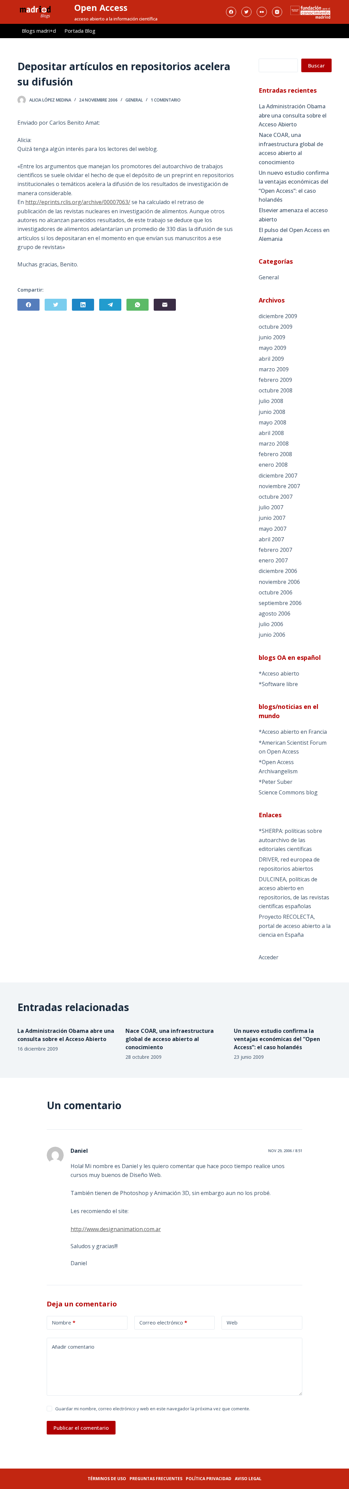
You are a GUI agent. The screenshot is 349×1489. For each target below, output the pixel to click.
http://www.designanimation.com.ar (116, 1229)
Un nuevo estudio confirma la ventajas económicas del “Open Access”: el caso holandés (294, 186)
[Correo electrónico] (165, 305)
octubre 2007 (275, 496)
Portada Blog (79, 30)
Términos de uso (107, 1479)
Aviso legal (248, 1479)
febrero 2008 (275, 454)
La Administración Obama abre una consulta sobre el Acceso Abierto (293, 115)
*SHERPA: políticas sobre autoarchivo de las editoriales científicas (290, 840)
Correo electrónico (163, 1322)
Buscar (316, 65)
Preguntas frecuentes (156, 1479)
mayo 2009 (272, 348)
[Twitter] (246, 12)
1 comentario (166, 100)
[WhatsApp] (137, 305)
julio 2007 (271, 507)
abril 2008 (271, 433)
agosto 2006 (274, 613)
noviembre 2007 (279, 486)
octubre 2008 (275, 390)
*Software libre (278, 684)
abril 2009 (271, 358)
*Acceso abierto (279, 673)
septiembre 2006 (280, 603)
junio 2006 (272, 634)
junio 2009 (272, 337)
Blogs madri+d (39, 30)
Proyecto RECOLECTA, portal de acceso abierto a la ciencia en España (295, 926)
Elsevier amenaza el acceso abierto (293, 214)
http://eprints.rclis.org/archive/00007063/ (77, 202)
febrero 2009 (275, 380)
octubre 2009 (275, 326)
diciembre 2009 (278, 316)
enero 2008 (273, 464)
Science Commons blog (288, 792)
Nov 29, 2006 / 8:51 (285, 1150)
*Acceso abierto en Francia (293, 731)
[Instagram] (277, 12)
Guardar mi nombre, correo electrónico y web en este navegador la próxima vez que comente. (152, 1409)
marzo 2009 (274, 369)
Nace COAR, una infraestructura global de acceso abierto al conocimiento (291, 148)
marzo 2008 (274, 443)
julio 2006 (271, 624)
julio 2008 (271, 401)
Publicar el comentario (81, 1427)
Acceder (268, 957)
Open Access (100, 7)
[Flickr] (262, 12)
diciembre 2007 (278, 475)
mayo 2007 (272, 528)
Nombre (63, 1322)
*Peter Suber (275, 782)
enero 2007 (273, 560)
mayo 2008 (272, 422)
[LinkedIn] (83, 305)
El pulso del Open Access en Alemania (294, 234)
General (134, 100)
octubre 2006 (275, 592)
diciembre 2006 (278, 571)
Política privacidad (208, 1479)
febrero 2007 (275, 550)
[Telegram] (110, 305)
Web (232, 1322)
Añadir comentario (73, 1346)
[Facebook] (231, 12)
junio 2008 (272, 412)
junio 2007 (272, 518)
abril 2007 (271, 539)
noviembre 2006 (279, 582)
